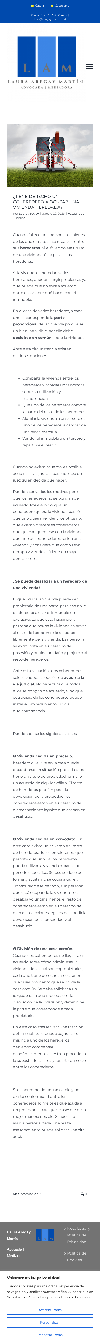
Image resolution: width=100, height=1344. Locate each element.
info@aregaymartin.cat (50, 19)
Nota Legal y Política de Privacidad (78, 1235)
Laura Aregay (29, 213)
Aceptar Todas (50, 1310)
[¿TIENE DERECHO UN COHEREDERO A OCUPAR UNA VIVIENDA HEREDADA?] (50, 155)
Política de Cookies (77, 1256)
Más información (25, 1194)
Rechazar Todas (50, 1335)
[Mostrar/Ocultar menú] (89, 66)
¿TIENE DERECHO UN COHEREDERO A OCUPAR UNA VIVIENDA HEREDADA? (46, 202)
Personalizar (50, 1322)
